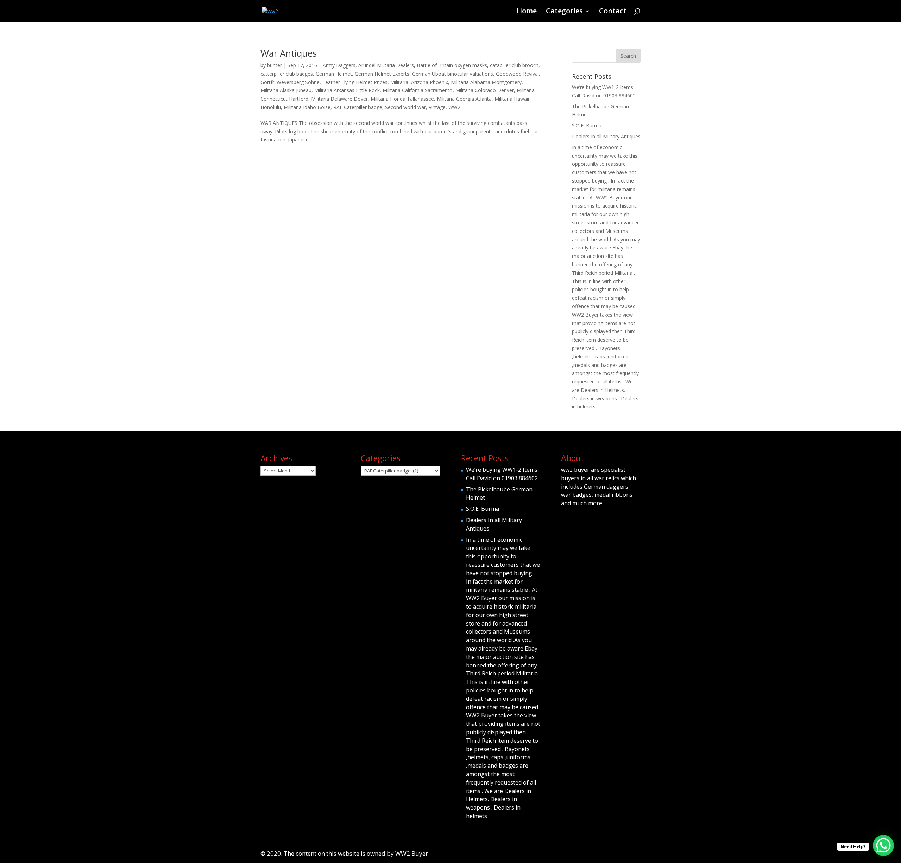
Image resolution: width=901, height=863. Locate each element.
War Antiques (288, 53)
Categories (564, 11)
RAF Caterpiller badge (357, 107)
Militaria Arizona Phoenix (419, 82)
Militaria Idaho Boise (307, 107)
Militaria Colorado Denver (484, 90)
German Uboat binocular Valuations (452, 73)
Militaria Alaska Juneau (285, 90)
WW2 (454, 107)
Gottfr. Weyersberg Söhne (290, 82)
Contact (612, 11)
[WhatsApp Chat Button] (883, 845)
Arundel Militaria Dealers (386, 65)
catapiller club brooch (514, 65)
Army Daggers (339, 65)
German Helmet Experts (382, 73)
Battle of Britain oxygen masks (452, 65)
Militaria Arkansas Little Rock (347, 90)
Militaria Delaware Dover (339, 98)
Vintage (437, 107)
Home (527, 11)
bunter (274, 65)
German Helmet (334, 73)
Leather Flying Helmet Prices (355, 82)
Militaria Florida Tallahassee (402, 98)
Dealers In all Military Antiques (606, 136)
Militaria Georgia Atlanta (464, 98)
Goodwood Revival (517, 73)
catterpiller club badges (286, 73)
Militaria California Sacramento (418, 90)
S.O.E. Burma (586, 125)
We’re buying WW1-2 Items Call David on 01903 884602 (502, 474)
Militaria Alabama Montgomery (486, 82)
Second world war (405, 107)
